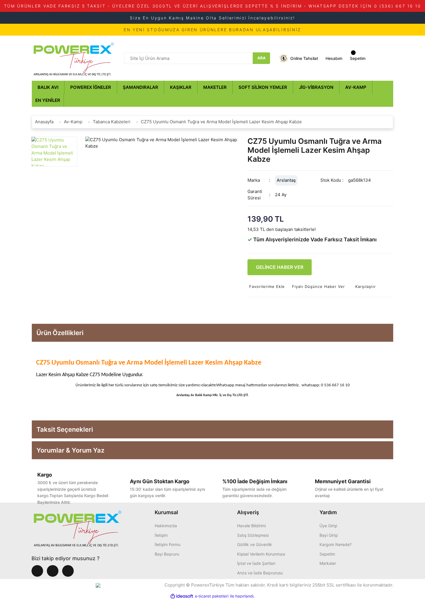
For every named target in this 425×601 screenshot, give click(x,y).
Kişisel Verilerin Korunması (261, 554)
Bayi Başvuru (167, 554)
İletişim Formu (167, 544)
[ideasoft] (181, 596)
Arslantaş (286, 180)
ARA (261, 58)
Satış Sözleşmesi (253, 535)
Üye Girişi (328, 525)
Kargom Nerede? (335, 544)
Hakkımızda (166, 525)
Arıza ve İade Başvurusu (260, 572)
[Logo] (74, 57)
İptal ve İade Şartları (256, 563)
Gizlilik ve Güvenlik (254, 544)
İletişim (161, 535)
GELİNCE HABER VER (279, 267)
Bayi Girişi (328, 535)
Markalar (327, 563)
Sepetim (327, 554)
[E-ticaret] (212, 596)
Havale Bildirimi (251, 525)
